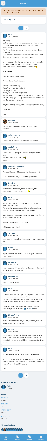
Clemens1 (12, 262)
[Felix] (5, 36)
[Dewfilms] (5, 184)
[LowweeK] (5, 121)
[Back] (3, 3)
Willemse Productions (16, 166)
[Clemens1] (5, 263)
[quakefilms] (5, 148)
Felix (10, 35)
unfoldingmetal (14, 135)
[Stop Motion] (5, 234)
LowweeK (12, 120)
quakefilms (12, 147)
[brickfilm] (25, 309)
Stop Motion (13, 233)
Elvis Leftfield (13, 315)
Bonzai (11, 248)
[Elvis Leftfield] (5, 316)
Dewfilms (11, 183)
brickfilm (29, 309)
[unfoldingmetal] (5, 136)
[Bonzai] (5, 249)
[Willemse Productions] (5, 167)
